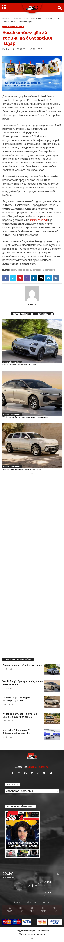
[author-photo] (32, 293)
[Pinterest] (20, 278)
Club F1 (10, 49)
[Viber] (27, 278)
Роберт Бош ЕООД (46, 270)
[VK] (56, 278)
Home (5, 18)
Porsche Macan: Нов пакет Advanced (19, 365)
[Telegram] (48, 278)
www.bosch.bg (38, 220)
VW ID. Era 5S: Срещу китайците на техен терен (25, 417)
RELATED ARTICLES (21, 314)
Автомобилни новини (23, 18)
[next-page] (33, 474)
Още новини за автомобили (18, 659)
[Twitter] (13, 278)
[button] (59, 7)
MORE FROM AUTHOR (42, 314)
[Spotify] (39, 773)
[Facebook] (5, 278)
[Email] (41, 278)
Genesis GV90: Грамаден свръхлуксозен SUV (22, 469)
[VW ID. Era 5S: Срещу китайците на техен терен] (32, 393)
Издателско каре (26, 930)
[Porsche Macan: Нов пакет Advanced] (32, 341)
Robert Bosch (16, 270)
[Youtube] (51, 773)
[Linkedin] (34, 278)
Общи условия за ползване (32, 934)
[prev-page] (30, 474)
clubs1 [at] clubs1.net (38, 766)
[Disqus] (32, 522)
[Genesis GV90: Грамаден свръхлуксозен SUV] (32, 445)
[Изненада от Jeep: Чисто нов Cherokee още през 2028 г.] (52, 718)
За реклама (43, 930)
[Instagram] (19, 773)
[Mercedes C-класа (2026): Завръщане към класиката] (52, 734)
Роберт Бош (30, 270)
